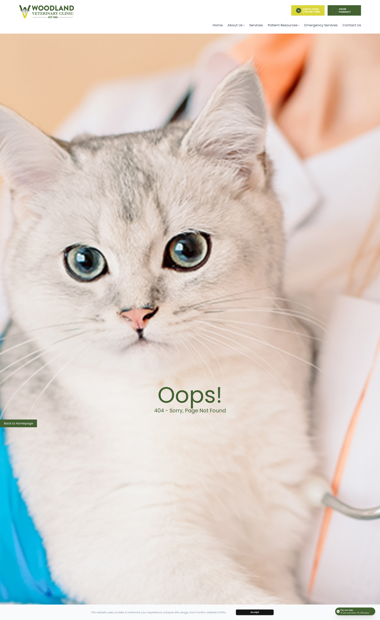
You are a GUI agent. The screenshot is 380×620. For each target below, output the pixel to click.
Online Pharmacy (345, 10)
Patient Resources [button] (282, 25)
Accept (254, 612)
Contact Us (351, 25)
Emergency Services (321, 25)
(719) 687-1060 (311, 11)
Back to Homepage (18, 423)
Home (218, 25)
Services (256, 25)
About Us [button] (235, 25)
